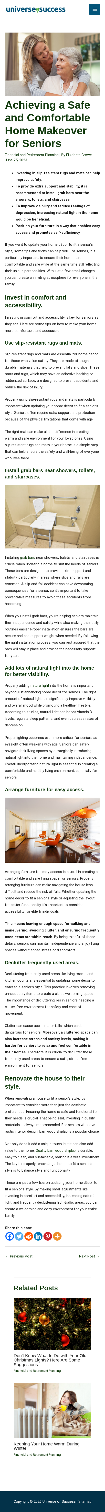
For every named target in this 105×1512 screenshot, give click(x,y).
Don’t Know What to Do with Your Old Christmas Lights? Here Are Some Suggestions (50, 1360)
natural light (40, 685)
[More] (57, 1236)
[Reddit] (28, 1236)
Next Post (89, 1256)
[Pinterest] (47, 1236)
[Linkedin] (38, 1236)
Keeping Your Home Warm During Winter (47, 1446)
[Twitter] (19, 1236)
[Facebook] (9, 1236)
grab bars (27, 557)
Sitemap (85, 1501)
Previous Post (18, 1256)
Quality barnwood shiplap (56, 1150)
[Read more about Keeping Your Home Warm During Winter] (52, 1410)
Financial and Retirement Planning (32, 155)
